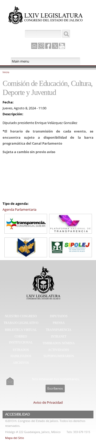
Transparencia (58, 330)
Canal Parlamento (34, 46)
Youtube (62, 46)
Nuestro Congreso (21, 316)
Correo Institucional (21, 340)
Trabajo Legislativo (21, 323)
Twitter (55, 46)
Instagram (41, 46)
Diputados (59, 316)
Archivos (21, 363)
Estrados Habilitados (20, 353)
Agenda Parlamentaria (19, 209)
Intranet (58, 336)
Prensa (59, 323)
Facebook (48, 46)
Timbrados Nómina (58, 343)
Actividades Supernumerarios (59, 353)
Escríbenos (55, 388)
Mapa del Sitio (14, 438)
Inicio (6, 72)
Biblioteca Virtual (21, 330)
